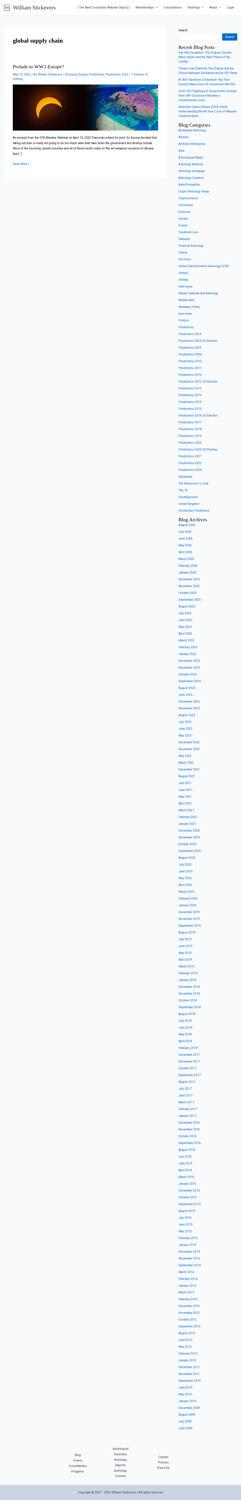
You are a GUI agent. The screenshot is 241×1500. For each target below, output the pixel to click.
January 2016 (187, 1184)
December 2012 (189, 1306)
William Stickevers (34, 7)
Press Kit (163, 1468)
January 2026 (187, 572)
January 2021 (187, 824)
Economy (71, 74)
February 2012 (188, 1353)
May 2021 (185, 796)
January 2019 (187, 980)
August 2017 (186, 1082)
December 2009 (189, 1408)
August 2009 (186, 1414)
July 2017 (184, 1088)
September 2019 (189, 925)
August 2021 (186, 776)
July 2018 (184, 1021)
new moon (185, 313)
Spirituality (185, 476)
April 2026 (185, 552)
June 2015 (185, 1224)
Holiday (183, 279)
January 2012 (187, 1360)
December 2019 (189, 912)
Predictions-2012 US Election (197, 381)
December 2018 (189, 987)
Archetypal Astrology (192, 130)
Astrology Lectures (191, 178)
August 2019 (186, 932)
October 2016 (187, 1136)
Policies (163, 1462)
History (183, 273)
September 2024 (189, 681)
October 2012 (187, 1319)
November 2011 (189, 1374)
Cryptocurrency (188, 198)
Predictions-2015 (190, 402)
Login (230, 7)
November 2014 (189, 1258)
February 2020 (188, 898)
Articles (183, 137)
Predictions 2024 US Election (197, 341)
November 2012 (189, 1313)
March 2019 (186, 966)
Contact (163, 1457)
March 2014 (186, 1272)
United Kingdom (188, 504)
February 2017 (188, 1109)
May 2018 (185, 1034)
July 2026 (184, 532)
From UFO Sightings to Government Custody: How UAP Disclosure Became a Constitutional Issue (207, 95)
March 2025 (186, 640)
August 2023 (186, 715)
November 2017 (189, 1061)
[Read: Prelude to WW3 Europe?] (85, 107)
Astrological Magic (190, 157)
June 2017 (185, 1095)
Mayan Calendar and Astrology (198, 293)
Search (183, 30)
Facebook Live (188, 232)
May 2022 (185, 756)
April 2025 (185, 633)
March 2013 (186, 1292)
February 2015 (188, 1238)
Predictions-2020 (190, 442)
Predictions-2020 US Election (197, 449)
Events (183, 225)
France (182, 252)
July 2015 (184, 1217)
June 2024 (185, 695)
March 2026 (186, 559)
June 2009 (185, 1428)
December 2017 (189, 1054)
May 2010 (185, 1394)
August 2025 (186, 606)
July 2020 (184, 864)
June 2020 (185, 871)
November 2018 (189, 993)
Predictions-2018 (190, 429)
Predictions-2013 (190, 388)
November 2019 (189, 919)
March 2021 (186, 810)
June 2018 (185, 1027)
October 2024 (187, 674)
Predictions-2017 (190, 422)
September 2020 (189, 851)
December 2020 (189, 830)
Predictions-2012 (190, 375)
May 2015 (185, 1231)
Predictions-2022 (116, 74)
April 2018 (185, 1041)
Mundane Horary (189, 307)
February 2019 (188, 973)
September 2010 (189, 1380)
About (213, 7)
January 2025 (187, 654)
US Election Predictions (194, 510)
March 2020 (186, 891)
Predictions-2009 (190, 354)
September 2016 (189, 1143)
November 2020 (189, 837)
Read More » (21, 163)
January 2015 (187, 1245)
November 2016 (189, 1129)
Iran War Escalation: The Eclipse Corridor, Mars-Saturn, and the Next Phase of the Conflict (205, 57)
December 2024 (189, 661)
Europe (82, 74)
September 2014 (189, 1265)
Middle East (186, 300)
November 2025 (189, 586)
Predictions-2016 (190, 409)
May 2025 (185, 627)
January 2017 (187, 1116)
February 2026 (188, 565)
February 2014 (188, 1279)
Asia (181, 150)
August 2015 (186, 1211)
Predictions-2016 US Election (197, 415)
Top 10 (183, 490)
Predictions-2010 (190, 361)
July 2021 (184, 783)
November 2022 (189, 749)
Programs (77, 1471)
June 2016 (185, 1163)
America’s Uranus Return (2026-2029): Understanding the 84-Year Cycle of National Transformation (207, 111)
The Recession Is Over (193, 483)
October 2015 (187, 1197)
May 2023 (185, 735)
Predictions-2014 (190, 395)
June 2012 (185, 1340)
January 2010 (187, 1401)
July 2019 (184, 939)
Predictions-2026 (190, 470)
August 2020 (186, 858)
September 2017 (189, 1075)
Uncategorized (188, 497)
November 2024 (189, 667)
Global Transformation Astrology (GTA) (203, 266)
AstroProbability (189, 184)
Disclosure (185, 205)
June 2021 (185, 790)
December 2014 (189, 1251)
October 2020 (187, 844)
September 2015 (189, 1204)
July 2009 (184, 1421)
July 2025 (184, 613)
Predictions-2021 (190, 456)
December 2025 (189, 579)
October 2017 (187, 1068)
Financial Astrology (191, 246)
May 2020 (185, 878)
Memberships (145, 7)
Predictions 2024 (189, 334)
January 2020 (187, 905)
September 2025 (189, 599)
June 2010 (185, 1387)
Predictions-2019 (190, 436)
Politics (183, 320)
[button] (156, 7)
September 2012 (189, 1326)
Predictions (96, 74)
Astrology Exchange (191, 171)
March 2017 (186, 1102)
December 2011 (189, 1367)
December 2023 (189, 701)
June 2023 (185, 728)
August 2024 (186, 688)
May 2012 (185, 1347)
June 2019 (185, 946)
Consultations (173, 7)
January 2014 (187, 1285)
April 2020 (185, 885)
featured (184, 239)
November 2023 (189, 708)
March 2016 (186, 1177)
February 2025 (188, 647)
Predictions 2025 (189, 347)
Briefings (194, 7)
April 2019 (185, 959)
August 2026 (186, 525)
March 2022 (186, 762)
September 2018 (189, 1007)
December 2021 (189, 769)
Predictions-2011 (190, 368)
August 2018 (186, 1014)
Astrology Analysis (190, 164)
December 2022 (189, 742)
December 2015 (189, 1190)
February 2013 (188, 1299)
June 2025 (185, 620)
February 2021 (188, 817)
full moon (184, 259)
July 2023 (184, 722)
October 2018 (187, 1000)
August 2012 (186, 1333)
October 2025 (187, 593)
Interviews (185, 286)
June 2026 (185, 538)
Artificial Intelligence (191, 144)
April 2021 (185, 803)
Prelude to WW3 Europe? (38, 66)
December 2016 (189, 1122)
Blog (78, 1455)
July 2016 (184, 1156)
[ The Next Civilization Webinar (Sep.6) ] (104, 7)
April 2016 (185, 1170)
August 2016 (186, 1150)
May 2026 (185, 545)
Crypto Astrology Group (193, 191)
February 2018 (188, 1048)
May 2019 (185, 953)
